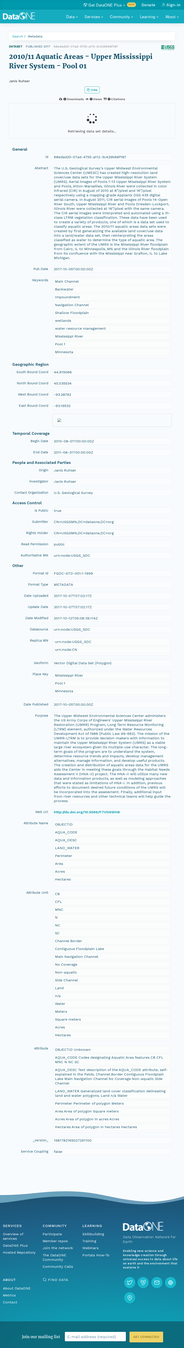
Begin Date (39, 441)
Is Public (41, 510)
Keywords (40, 280)
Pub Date (40, 269)
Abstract (41, 168)
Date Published (36, 704)
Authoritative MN (34, 555)
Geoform (41, 663)
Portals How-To (96, 1255)
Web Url (41, 812)
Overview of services (13, 1236)
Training (89, 1241)
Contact (10, 1302)
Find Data (58, 1280)
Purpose (41, 716)
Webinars (90, 1248)
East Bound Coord (33, 406)
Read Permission (34, 544)
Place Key (40, 674)
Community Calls (58, 1266)
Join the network (58, 1248)
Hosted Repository (19, 1252)
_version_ (40, 1140)
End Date (40, 452)
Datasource (39, 629)
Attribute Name (36, 823)
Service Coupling (34, 1151)
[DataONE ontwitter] (129, 1282)
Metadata (35, 36)
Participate (52, 1234)
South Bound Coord (32, 372)
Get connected (146, 1337)
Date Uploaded (36, 596)
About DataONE (17, 1288)
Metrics (9, 1295)
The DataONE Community (54, 1257)
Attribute (41, 1048)
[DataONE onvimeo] (143, 1282)
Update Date (38, 607)
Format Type (38, 584)
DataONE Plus (15, 1245)
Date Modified (36, 618)
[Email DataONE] (156, 1282)
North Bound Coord (32, 383)
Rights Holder (37, 533)
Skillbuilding (93, 1234)
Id (46, 157)
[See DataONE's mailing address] (129, 1297)
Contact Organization (31, 493)
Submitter (40, 522)
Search (17, 36)
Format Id (40, 573)
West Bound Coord (33, 394)
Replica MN (39, 640)
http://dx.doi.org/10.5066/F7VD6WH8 (87, 812)
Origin (43, 470)
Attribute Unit (37, 893)
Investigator (38, 481)
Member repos (55, 1241)
